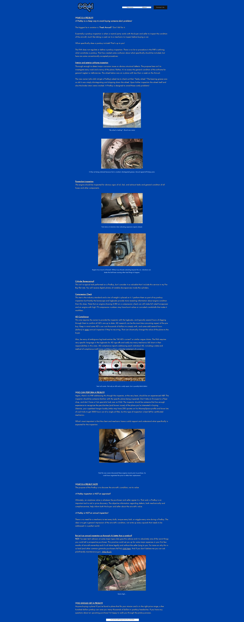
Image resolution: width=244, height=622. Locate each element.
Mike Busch (107, 551)
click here (127, 548)
